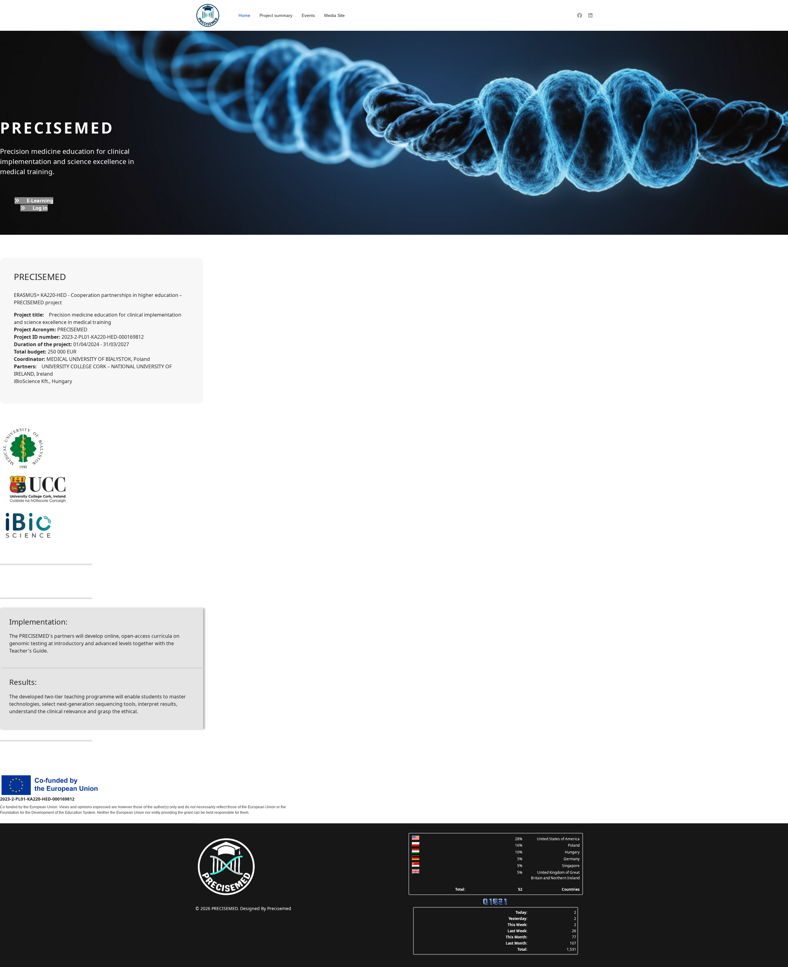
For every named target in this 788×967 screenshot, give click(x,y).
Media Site (334, 15)
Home (244, 15)
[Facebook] (579, 15)
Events (308, 15)
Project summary (275, 15)
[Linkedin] (590, 15)
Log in (39, 208)
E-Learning (39, 200)
